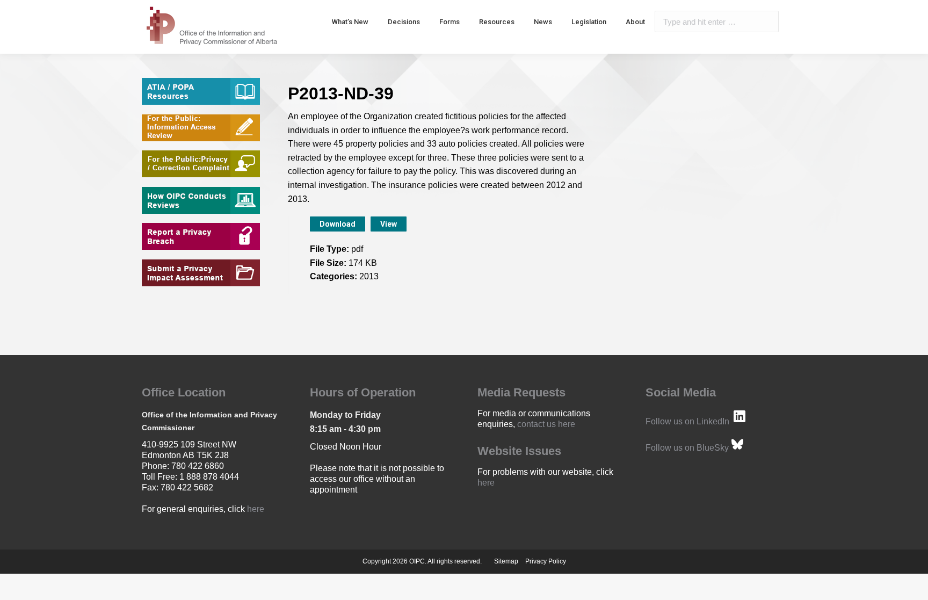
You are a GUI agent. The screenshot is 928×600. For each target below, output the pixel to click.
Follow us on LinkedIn (687, 421)
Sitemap (506, 561)
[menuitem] (350, 21)
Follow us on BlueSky (687, 447)
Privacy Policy (545, 561)
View (388, 224)
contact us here (546, 424)
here (255, 509)
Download (338, 224)
